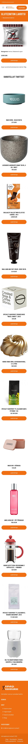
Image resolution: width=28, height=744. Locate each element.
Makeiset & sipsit (17, 51)
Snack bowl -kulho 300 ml (14, 120)
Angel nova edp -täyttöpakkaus (14, 520)
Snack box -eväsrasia (14, 465)
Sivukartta (20, 741)
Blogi (5, 718)
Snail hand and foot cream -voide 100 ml (14, 269)
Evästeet (20, 739)
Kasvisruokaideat (9, 715)
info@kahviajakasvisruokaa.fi (8, 2)
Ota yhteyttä (13, 739)
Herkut (10, 51)
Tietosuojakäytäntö (10, 741)
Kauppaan (22, 7)
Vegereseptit (7, 711)
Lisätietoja (14, 60)
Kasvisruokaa (7, 708)
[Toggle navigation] (3, 7)
